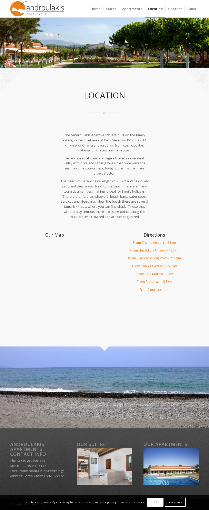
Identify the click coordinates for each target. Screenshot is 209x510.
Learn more (175, 502)
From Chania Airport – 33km (154, 242)
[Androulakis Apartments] (37, 8)
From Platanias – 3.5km (154, 281)
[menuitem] (95, 8)
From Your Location (154, 289)
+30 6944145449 (33, 466)
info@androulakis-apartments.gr (41, 471)
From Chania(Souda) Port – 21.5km (154, 258)
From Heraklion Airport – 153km (154, 250)
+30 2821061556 (33, 460)
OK (155, 502)
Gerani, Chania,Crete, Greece (43, 476)
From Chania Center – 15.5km (154, 266)
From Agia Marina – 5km (154, 274)
